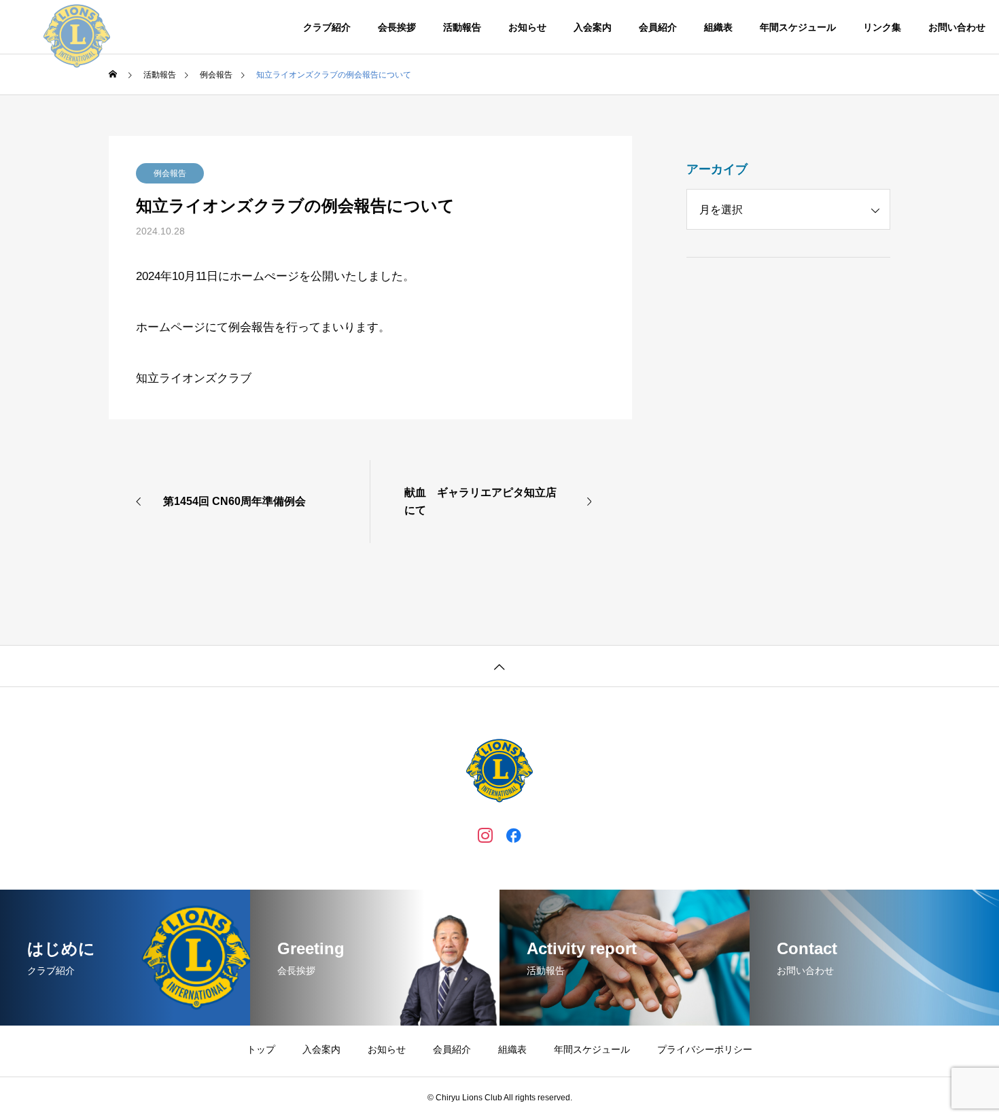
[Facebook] (513, 834)
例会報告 (170, 173)
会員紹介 (658, 27)
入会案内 (593, 27)
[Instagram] (485, 834)
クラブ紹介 (327, 27)
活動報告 (462, 27)
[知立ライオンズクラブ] (77, 27)
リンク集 (882, 27)
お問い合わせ (956, 27)
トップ (261, 1049)
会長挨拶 (397, 27)
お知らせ (527, 27)
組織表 (718, 27)
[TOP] (499, 665)
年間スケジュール (798, 27)
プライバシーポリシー (704, 1049)
